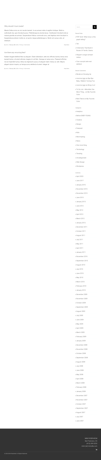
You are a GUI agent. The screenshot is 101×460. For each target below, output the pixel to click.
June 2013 (80, 197)
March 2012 (80, 218)
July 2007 (79, 417)
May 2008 (79, 374)
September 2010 (82, 261)
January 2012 (81, 223)
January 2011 (81, 252)
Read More (66, 44)
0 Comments (27, 44)
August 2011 (80, 235)
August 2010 (80, 265)
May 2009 (79, 324)
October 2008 (81, 353)
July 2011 (79, 239)
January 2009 (81, 341)
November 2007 (82, 400)
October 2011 (81, 231)
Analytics (79, 111)
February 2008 (81, 387)
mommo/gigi (80, 78)
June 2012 (80, 206)
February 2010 (81, 286)
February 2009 (81, 336)
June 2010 (80, 273)
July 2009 (79, 315)
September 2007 (82, 408)
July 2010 (79, 269)
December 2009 (81, 294)
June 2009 (80, 320)
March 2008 (80, 383)
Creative (79, 120)
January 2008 (81, 391)
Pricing (21, 44)
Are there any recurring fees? (15, 52)
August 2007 (80, 412)
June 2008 (80, 370)
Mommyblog (80, 137)
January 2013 (81, 202)
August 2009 (80, 311)
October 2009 (81, 303)
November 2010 (82, 256)
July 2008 (79, 366)
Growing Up (87, 74)
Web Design (80, 162)
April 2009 (79, 328)
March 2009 (80, 332)
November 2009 (82, 299)
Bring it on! (91, 85)
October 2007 (81, 404)
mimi (7, 44)
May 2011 (79, 244)
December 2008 (81, 345)
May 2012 (79, 210)
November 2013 (82, 193)
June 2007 (80, 421)
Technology (80, 149)
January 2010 (81, 290)
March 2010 (80, 282)
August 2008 (80, 362)
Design (78, 124)
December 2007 (81, 395)
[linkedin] (96, 449)
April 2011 (79, 248)
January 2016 (81, 185)
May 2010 (79, 277)
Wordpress (80, 166)
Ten (77, 44)
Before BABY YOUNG (83, 115)
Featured (79, 128)
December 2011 (81, 227)
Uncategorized (81, 158)
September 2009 (82, 307)
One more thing (81, 145)
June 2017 (80, 180)
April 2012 (79, 214)
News (78, 141)
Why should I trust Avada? (14, 26)
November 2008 (82, 349)
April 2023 (79, 176)
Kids (77, 132)
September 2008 (82, 358)
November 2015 (82, 189)
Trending (79, 153)
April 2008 (79, 379)
